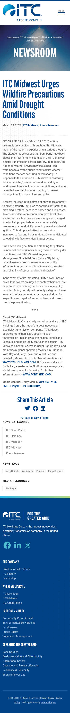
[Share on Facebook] (35, 408)
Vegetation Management (17, 636)
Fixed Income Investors (16, 569)
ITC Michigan (14, 441)
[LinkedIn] (18, 545)
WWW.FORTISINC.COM (37, 374)
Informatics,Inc (48, 702)
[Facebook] (8, 545)
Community (27, 471)
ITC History (9, 573)
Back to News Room (36, 417)
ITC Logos (11, 488)
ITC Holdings (14, 436)
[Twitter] (28, 546)
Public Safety (11, 631)
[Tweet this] (27, 408)
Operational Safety (14, 661)
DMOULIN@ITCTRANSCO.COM (21, 386)
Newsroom (12, 37)
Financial (40, 471)
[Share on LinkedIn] (43, 408)
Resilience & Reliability (16, 670)
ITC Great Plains (15, 430)
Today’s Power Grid (14, 674)
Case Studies (10, 652)
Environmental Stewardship (19, 622)
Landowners (10, 627)
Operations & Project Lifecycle (20, 665)
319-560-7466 (48, 382)
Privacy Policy (47, 697)
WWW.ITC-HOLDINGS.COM (19, 362)
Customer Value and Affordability (22, 656)
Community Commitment (18, 618)
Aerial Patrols (12, 471)
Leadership (9, 578)
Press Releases (49, 125)
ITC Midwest (31, 125)
